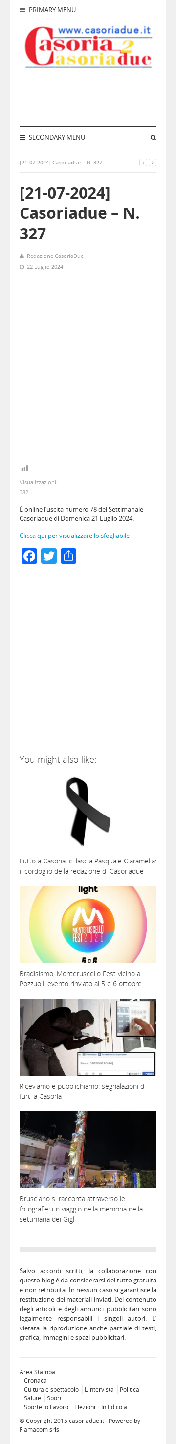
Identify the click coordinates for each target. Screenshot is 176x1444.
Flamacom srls (39, 1429)
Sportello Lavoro (46, 1407)
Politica (129, 1389)
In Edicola (114, 1407)
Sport (54, 1398)
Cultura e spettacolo (51, 1389)
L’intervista (99, 1389)
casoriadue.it (86, 1421)
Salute (32, 1398)
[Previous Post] (143, 162)
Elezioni (84, 1407)
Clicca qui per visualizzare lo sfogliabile (75, 535)
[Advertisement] (88, 367)
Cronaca (35, 1380)
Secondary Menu (56, 137)
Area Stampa (37, 1372)
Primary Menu (51, 9)
